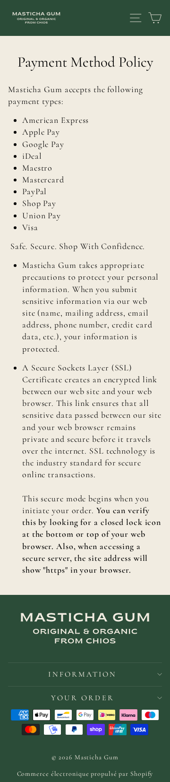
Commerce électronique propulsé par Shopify (85, 774)
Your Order (82, 698)
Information (82, 674)
